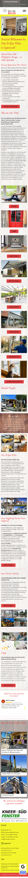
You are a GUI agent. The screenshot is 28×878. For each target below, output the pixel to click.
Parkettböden (14, 256)
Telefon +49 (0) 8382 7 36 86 (9, 834)
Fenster (14, 206)
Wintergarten (14, 332)
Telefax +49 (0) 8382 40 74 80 (9, 837)
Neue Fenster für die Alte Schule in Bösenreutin (12, 751)
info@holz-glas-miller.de (8, 839)
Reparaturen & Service (14, 381)
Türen (14, 231)
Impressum (5, 874)
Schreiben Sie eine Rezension (23, 872)
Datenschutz (13, 874)
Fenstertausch (8, 795)
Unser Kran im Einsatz (11, 774)
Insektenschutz (14, 356)
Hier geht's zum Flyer (10, 106)
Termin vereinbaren (11, 1)
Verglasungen (14, 307)
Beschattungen (14, 281)
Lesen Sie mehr (8, 565)
